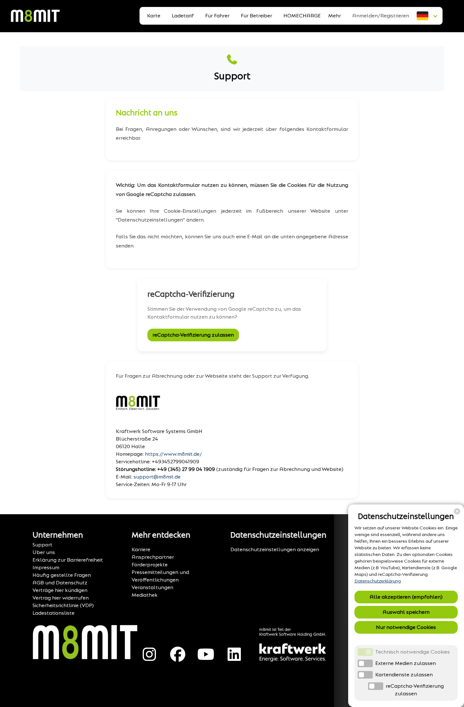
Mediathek (145, 595)
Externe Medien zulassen (405, 663)
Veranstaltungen (152, 587)
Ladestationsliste (53, 613)
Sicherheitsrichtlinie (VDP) (63, 605)
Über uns (44, 552)
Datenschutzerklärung (377, 581)
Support (42, 544)
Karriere (141, 549)
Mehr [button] (334, 15)
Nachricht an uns (146, 113)
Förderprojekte (150, 564)
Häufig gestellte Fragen (62, 575)
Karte (153, 15)
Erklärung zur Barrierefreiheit (68, 560)
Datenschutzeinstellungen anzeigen (274, 549)
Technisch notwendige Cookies (412, 652)
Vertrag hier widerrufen (61, 597)
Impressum (46, 567)
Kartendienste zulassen (404, 674)
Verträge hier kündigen (60, 590)
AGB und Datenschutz (60, 582)
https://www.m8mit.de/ (173, 454)
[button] (428, 16)
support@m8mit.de (157, 476)
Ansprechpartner (153, 557)
